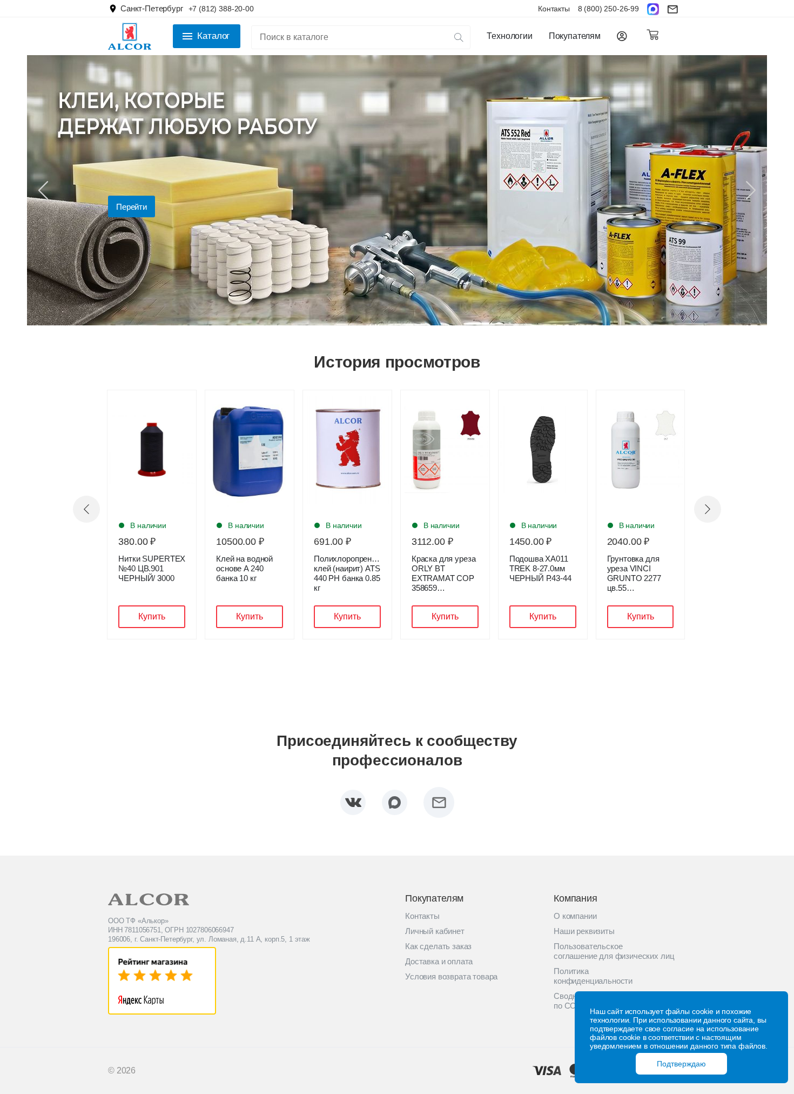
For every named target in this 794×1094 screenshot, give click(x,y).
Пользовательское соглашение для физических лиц (614, 951)
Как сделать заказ (438, 946)
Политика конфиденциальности (593, 975)
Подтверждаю (681, 1063)
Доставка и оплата (439, 961)
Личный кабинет (435, 931)
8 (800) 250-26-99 (608, 8)
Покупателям (575, 36)
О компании (575, 915)
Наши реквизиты (584, 931)
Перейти (131, 206)
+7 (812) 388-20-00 (221, 8)
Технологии (509, 36)
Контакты (554, 8)
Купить (151, 616)
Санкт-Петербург (151, 8)
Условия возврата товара (451, 976)
